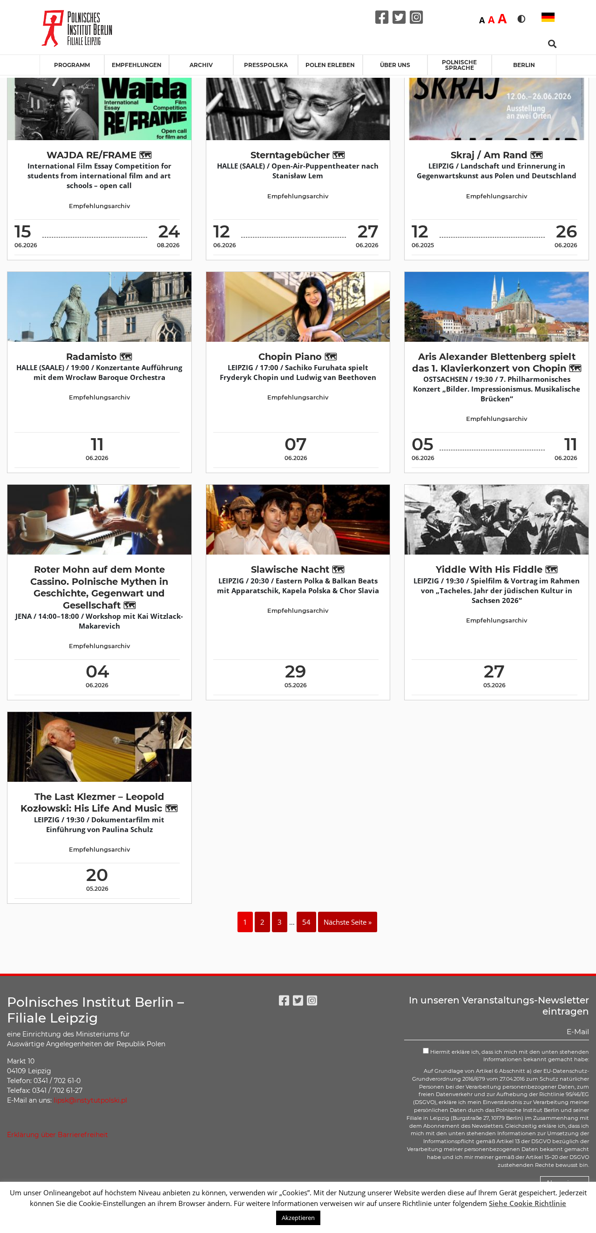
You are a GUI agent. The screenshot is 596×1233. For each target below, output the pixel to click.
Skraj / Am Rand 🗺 (497, 155)
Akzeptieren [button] (298, 1217)
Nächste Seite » (348, 922)
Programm (72, 64)
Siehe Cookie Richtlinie (527, 1203)
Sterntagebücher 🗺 (298, 155)
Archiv (201, 64)
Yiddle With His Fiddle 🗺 (497, 569)
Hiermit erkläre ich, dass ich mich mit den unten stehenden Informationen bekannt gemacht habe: (509, 1056)
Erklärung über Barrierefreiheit (57, 1135)
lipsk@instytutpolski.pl (90, 1100)
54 (306, 922)
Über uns (395, 64)
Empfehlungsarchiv (99, 206)
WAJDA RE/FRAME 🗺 (99, 155)
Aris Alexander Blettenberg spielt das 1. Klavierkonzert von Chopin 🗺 (497, 362)
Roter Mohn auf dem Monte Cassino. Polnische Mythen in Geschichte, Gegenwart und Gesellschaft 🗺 (99, 587)
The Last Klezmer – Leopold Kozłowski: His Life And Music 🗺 (99, 802)
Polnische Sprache (459, 65)
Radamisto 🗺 (99, 356)
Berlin (524, 64)
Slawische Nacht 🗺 (298, 569)
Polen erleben (330, 64)
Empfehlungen (137, 64)
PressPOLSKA (266, 64)
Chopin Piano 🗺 (297, 356)
